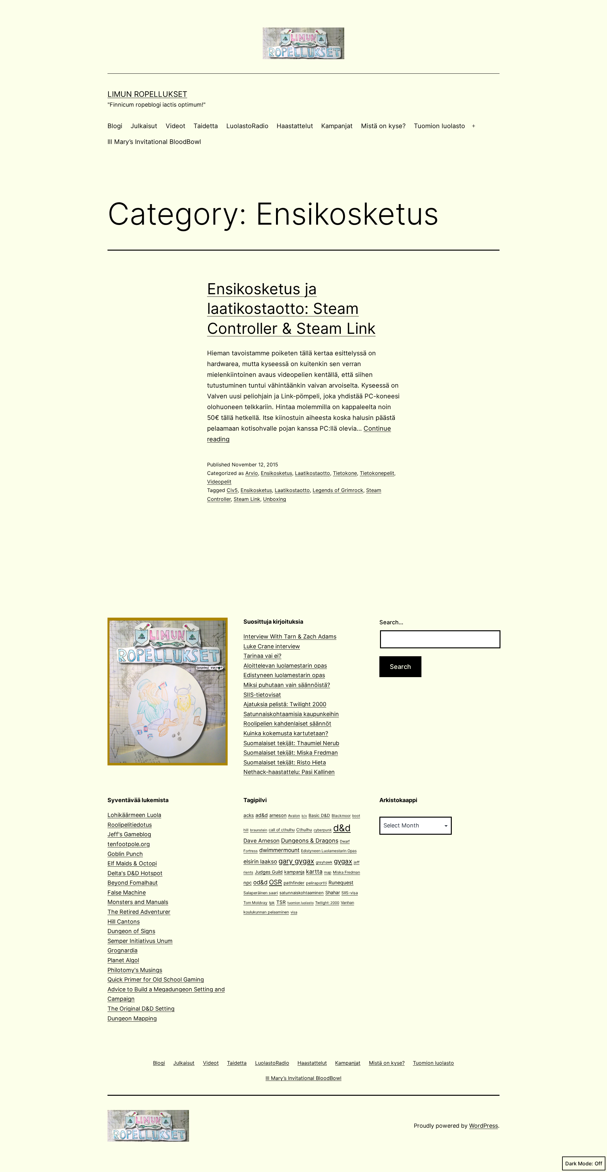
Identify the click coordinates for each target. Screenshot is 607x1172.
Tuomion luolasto (439, 126)
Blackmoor (341, 815)
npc (247, 883)
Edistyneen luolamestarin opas (284, 675)
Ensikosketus (276, 473)
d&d (342, 827)
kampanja (294, 872)
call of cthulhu (282, 829)
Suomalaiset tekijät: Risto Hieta (284, 762)
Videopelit (219, 481)
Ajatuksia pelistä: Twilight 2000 (284, 704)
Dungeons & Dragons (309, 840)
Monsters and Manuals (137, 902)
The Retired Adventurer (138, 911)
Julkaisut (144, 126)
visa (294, 912)
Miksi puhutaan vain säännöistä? (286, 685)
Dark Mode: (579, 1163)
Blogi (114, 126)
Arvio (251, 473)
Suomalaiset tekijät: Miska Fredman (290, 752)
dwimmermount (279, 850)
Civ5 (232, 490)
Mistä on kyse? (383, 126)
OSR (275, 882)
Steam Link (247, 499)
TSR (281, 902)
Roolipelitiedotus (129, 824)
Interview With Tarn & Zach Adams (289, 636)
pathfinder (294, 882)
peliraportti (316, 883)
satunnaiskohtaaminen (301, 892)
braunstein (258, 830)
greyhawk (324, 862)
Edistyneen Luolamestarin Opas (329, 850)
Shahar (332, 892)
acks (248, 815)
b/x (304, 816)
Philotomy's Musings (134, 970)
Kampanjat (337, 126)
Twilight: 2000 (327, 903)
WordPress (483, 1125)
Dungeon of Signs (131, 931)
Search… (391, 622)
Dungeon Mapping (132, 1018)
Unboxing (274, 499)
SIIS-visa (349, 892)
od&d (260, 882)
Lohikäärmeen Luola (134, 815)
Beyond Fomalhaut (132, 882)
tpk (272, 902)
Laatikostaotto (312, 473)
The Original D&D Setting (141, 1008)
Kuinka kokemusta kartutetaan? (285, 733)
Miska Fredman (346, 872)
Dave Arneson (261, 840)
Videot (175, 126)
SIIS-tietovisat (262, 694)
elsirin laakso (260, 861)
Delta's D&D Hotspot (134, 873)
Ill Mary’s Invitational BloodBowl (154, 142)
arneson (277, 815)
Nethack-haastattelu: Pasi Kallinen (289, 772)
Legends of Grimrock (338, 490)
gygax (343, 861)
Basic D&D (319, 815)
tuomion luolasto (300, 903)
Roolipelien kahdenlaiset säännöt (287, 723)
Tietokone (345, 473)
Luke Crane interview (271, 646)
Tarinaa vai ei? (262, 655)
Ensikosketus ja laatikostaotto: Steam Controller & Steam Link (291, 308)
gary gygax (296, 861)
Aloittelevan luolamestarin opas (285, 665)
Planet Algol (123, 960)
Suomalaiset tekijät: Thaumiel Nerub (291, 743)
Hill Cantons (123, 921)
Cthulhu (304, 829)
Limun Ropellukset (147, 94)
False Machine (126, 892)
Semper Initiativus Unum (140, 941)
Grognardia (122, 950)
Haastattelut (295, 126)
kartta (314, 871)
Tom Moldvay (255, 902)
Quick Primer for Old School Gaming (155, 979)
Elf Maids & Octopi (132, 863)
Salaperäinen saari (260, 892)
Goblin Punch (125, 854)
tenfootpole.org (128, 844)
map (327, 872)
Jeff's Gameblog (129, 834)
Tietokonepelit (377, 473)
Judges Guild (269, 872)
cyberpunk (323, 830)
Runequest (340, 883)
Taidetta (205, 126)
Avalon (294, 815)
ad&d (261, 815)
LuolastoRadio (247, 126)
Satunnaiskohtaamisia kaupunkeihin (291, 714)
